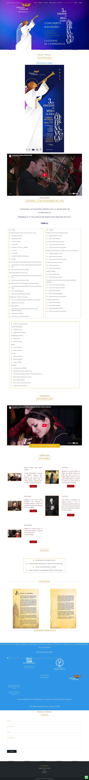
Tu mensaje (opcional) (10, 737)
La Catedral (59, 2)
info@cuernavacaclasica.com (44, 706)
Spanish (75, 2)
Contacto (45, 2)
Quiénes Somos (52, 2)
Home (35, 2)
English (80, 2)
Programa (40, 2)
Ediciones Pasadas (67, 2)
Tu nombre (9, 720)
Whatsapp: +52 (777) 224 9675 (44, 768)
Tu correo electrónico (10, 726)
